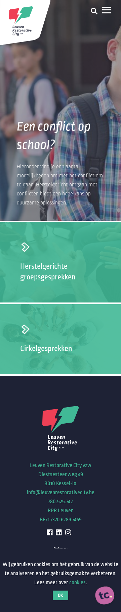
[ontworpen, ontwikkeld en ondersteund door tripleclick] (105, 596)
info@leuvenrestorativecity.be (60, 492)
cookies (77, 582)
